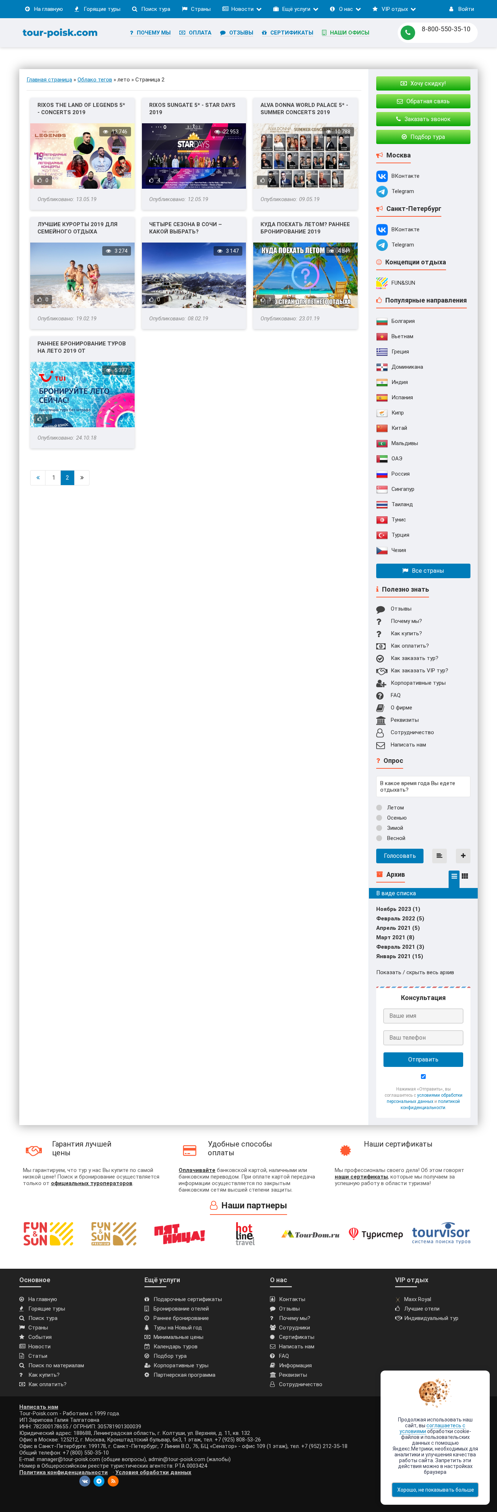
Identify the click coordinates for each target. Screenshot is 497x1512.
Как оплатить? (410, 646)
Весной (395, 838)
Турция (400, 535)
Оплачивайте (197, 1170)
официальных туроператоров (91, 1183)
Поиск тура (155, 9)
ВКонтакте (405, 176)
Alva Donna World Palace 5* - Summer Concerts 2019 (304, 109)
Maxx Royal (417, 1299)
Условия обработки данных (153, 1472)
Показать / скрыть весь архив (415, 972)
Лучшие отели (422, 1308)
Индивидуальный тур (431, 1318)
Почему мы (154, 32)
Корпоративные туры (418, 683)
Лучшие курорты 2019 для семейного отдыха (77, 228)
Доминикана (407, 367)
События (40, 1337)
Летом (395, 807)
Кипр (397, 412)
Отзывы (241, 32)
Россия (400, 474)
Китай (399, 428)
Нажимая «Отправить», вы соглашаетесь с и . (423, 1098)
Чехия (398, 550)
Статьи (37, 1356)
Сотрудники (294, 1327)
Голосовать (400, 855)
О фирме (401, 707)
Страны (201, 9)
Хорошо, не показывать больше (435, 1489)
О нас (346, 9)
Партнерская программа (184, 1375)
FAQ (396, 695)
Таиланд (402, 504)
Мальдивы (404, 443)
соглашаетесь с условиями (432, 1428)
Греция (400, 351)
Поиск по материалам (56, 1365)
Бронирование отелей (181, 1308)
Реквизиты (405, 720)
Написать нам (408, 744)
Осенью (396, 818)
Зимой (394, 828)
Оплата (200, 32)
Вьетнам (402, 336)
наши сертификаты (361, 1176)
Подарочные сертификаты (188, 1299)
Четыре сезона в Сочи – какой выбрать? (185, 228)
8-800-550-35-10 (446, 29)
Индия (399, 382)
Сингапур (402, 489)
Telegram (402, 191)
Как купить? (406, 633)
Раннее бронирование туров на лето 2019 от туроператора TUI (81, 347)
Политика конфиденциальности (63, 1472)
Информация (295, 1365)
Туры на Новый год (178, 1327)
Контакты (292, 1299)
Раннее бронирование (181, 1318)
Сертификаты (291, 32)
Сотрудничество (412, 732)
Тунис (398, 519)
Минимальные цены (178, 1337)
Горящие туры (102, 9)
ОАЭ (396, 458)
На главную (48, 9)
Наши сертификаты (398, 1144)
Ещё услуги (296, 9)
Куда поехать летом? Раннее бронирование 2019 (305, 228)
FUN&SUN (403, 283)
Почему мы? (406, 621)
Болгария (403, 321)
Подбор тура (170, 1356)
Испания (402, 397)
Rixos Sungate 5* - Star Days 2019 (192, 109)
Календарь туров (176, 1346)
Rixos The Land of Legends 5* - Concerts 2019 (81, 109)
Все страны (428, 570)
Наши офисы (349, 32)
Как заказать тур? (414, 658)
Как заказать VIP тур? (419, 670)
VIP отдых (395, 9)
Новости (242, 9)
